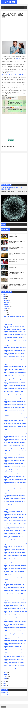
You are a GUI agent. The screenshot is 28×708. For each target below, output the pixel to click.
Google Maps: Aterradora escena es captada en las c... (15, 530)
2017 (4, 681)
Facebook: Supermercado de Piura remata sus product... (14, 344)
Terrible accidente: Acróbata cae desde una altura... (13, 486)
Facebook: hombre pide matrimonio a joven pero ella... (15, 480)
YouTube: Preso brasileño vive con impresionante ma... (15, 398)
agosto (6, 308)
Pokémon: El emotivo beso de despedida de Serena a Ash (17, 254)
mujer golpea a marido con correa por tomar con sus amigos (16, 272)
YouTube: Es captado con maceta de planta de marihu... (14, 411)
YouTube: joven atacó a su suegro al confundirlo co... (14, 549)
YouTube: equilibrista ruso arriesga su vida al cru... (14, 370)
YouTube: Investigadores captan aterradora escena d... (15, 562)
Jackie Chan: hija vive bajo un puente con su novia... (14, 656)
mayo (5, 314)
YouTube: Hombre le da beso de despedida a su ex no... (15, 405)
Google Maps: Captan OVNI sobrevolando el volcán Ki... (15, 524)
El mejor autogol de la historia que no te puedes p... (15, 556)
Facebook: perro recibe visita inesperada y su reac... (14, 578)
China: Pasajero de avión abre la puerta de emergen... (13, 637)
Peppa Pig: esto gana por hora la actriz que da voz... (14, 320)
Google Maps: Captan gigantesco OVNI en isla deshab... (14, 605)
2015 (4, 685)
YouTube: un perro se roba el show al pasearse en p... (15, 591)
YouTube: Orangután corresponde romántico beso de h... (15, 628)
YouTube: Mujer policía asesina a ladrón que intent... (13, 518)
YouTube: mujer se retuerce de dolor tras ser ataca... (14, 546)
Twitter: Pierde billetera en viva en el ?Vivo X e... (14, 449)
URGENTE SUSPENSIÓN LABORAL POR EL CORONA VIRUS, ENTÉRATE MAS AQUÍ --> (13, 188)
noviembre (6, 302)
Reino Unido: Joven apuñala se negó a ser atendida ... (15, 341)
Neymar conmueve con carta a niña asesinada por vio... (15, 483)
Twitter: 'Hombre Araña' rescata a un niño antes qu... (14, 360)
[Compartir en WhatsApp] (11, 140)
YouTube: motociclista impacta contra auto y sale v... (15, 451)
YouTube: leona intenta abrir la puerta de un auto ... (15, 650)
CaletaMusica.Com (4, 692)
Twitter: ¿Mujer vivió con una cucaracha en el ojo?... (14, 588)
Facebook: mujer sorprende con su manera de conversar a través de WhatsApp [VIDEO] (13, 74)
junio (5, 312)
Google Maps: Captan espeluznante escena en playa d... (14, 572)
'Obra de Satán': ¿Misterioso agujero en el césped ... (15, 424)
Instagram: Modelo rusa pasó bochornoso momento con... (13, 470)
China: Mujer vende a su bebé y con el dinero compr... (14, 326)
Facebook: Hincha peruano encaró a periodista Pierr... (14, 508)
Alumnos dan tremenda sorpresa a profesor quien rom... (15, 436)
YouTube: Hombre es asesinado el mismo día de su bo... (15, 602)
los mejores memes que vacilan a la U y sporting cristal (16, 266)
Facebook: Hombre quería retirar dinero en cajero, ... (15, 417)
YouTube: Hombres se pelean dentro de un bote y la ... (15, 515)
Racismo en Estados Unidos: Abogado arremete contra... (14, 495)
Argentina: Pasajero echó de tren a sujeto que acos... (14, 599)
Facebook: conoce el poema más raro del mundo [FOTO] (14, 382)
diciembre (6, 300)
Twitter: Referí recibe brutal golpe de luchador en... (14, 443)
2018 (4, 298)
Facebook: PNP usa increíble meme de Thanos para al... (15, 612)
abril (5, 672)
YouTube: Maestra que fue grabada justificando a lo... (15, 492)
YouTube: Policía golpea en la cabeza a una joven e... (15, 335)
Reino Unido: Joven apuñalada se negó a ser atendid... (13, 338)
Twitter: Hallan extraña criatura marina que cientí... (13, 363)
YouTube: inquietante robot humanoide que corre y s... (15, 543)
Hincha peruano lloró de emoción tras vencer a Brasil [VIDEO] (16, 260)
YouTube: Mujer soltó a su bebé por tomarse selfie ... (15, 347)
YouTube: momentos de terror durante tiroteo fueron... (14, 644)
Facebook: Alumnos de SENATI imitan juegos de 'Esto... (14, 446)
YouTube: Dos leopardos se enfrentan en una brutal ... (14, 354)
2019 (4, 296)
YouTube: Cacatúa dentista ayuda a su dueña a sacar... (14, 461)
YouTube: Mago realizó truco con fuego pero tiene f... (15, 379)
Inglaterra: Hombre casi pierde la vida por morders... (13, 615)
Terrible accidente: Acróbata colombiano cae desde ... (14, 489)
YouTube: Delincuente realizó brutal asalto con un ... (15, 618)
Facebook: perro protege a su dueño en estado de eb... (15, 565)
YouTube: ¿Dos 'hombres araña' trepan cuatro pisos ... (14, 420)
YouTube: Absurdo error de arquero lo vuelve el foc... (14, 430)
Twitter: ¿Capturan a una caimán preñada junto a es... (15, 395)
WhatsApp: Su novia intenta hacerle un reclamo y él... (15, 581)
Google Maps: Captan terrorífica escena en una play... (14, 499)
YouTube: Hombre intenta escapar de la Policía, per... (14, 467)
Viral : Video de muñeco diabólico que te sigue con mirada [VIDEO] (16, 248)
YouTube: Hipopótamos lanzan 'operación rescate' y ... (15, 433)
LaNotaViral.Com (9, 2)
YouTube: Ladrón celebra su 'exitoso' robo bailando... (13, 511)
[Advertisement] (14, 28)
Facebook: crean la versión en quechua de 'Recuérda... (13, 540)
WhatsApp (17, 58)
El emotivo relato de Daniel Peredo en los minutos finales (17, 241)
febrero (6, 676)
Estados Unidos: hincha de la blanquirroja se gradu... (14, 464)
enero (5, 678)
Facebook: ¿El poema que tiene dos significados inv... (14, 385)
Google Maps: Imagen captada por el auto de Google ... (14, 584)
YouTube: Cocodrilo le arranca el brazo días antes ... (15, 575)
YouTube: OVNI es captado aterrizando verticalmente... (12, 323)
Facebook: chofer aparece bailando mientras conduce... (14, 476)
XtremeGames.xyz (4, 694)
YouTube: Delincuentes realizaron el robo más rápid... (14, 376)
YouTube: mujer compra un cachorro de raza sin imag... (14, 553)
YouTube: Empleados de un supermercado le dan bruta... (14, 331)
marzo (5, 674)
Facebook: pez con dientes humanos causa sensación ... (13, 537)
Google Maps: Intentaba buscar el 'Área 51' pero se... (14, 502)
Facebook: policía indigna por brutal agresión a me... (14, 357)
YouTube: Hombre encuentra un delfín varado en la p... (15, 609)
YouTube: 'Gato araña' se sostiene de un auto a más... (14, 408)
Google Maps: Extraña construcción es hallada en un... (15, 594)
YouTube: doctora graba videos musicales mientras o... (15, 389)
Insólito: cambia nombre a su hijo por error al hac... (14, 454)
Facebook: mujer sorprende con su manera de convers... (14, 666)
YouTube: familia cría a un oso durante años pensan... (14, 534)
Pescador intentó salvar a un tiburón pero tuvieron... (13, 505)
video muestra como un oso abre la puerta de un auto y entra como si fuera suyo (17, 285)
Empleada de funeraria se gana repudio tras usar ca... (15, 317)
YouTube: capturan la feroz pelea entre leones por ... (15, 366)
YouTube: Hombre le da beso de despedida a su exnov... (14, 401)
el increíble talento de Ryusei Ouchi (16, 278)
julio (5, 310)
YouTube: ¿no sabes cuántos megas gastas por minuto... (14, 631)
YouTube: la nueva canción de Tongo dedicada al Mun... (14, 457)
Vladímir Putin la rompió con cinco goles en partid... (14, 559)
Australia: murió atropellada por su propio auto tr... (14, 634)
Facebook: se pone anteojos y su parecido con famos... (14, 414)
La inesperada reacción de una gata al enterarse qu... (15, 373)
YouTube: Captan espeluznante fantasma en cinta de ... (15, 427)
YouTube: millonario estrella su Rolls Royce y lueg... (14, 659)
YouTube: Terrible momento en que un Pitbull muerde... (14, 663)
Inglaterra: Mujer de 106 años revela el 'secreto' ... (15, 329)
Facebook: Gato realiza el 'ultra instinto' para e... (15, 597)
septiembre (6, 306)
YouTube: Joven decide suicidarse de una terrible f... (15, 640)
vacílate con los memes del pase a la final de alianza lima (12, 232)
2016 (4, 683)
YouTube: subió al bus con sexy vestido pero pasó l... (15, 473)
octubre (6, 304)
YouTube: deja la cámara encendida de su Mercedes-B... (13, 647)
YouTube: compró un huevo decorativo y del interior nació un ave (17, 235)
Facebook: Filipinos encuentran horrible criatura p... (15, 521)
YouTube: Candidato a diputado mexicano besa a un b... (14, 350)
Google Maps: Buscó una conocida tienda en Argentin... (14, 527)
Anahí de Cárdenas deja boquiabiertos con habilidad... (13, 392)
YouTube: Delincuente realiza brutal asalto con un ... (15, 621)
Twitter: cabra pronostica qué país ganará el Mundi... (14, 625)
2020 (4, 294)
